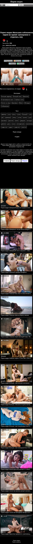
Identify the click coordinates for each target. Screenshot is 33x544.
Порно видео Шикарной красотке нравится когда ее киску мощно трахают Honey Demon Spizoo (16, 207)
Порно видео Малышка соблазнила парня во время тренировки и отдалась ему (16, 34)
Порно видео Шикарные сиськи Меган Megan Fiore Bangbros (16, 229)
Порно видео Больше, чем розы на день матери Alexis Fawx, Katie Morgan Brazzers (16, 404)
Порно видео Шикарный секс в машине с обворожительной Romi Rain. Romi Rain (16, 250)
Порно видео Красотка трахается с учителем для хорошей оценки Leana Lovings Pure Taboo (16, 534)
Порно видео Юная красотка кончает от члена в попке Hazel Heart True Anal (16, 469)
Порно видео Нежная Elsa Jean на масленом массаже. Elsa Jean (16, 293)
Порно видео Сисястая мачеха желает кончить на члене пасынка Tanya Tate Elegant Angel (16, 491)
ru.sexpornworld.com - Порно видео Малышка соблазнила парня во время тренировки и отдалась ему (17, 145)
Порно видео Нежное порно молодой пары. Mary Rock (16, 336)
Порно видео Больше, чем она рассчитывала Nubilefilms (16, 383)
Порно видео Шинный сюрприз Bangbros (14, 272)
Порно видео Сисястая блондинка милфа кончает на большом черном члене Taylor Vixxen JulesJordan (16, 512)
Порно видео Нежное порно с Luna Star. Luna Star (16, 358)
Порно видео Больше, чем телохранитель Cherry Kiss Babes (16, 448)
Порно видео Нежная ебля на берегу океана (15, 315)
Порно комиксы (16, 542)
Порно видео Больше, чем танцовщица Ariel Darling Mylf (16, 426)
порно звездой (21, 155)
